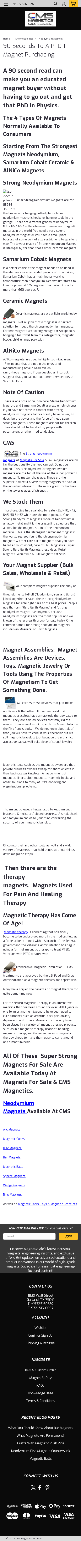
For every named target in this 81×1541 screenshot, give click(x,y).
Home (6, 38)
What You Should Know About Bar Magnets (40, 1428)
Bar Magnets (12, 1157)
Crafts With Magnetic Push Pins (40, 1443)
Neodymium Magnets (51, 38)
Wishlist (40, 1328)
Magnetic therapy (16, 932)
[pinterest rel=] (47, 1487)
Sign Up (47, 1335)
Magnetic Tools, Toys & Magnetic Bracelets (47, 1204)
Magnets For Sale (32, 460)
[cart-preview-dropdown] (72, 3)
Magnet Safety (40, 1378)
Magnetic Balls (40, 1458)
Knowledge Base (24, 38)
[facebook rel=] (39, 1487)
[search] (55, 4)
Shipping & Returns (41, 1343)
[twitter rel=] (33, 1487)
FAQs (40, 1385)
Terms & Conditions (40, 1401)
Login (32, 1335)
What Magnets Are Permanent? (41, 1435)
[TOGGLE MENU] (5, 4)
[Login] (63, 4)
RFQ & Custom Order (40, 1370)
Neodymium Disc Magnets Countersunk (40, 1451)
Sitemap (37, 1538)
